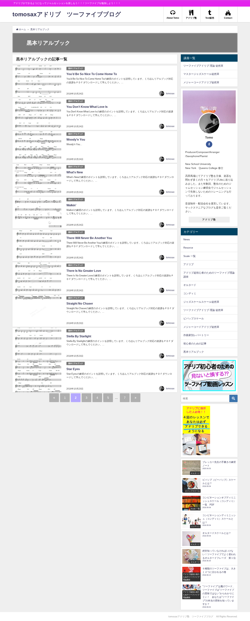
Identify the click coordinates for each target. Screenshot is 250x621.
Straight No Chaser (79, 303)
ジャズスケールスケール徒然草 (201, 302)
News (186, 239)
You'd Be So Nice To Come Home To (91, 73)
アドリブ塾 (209, 219)
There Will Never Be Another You (89, 237)
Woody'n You (75, 139)
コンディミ (189, 293)
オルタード (189, 285)
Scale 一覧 (189, 256)
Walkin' (71, 205)
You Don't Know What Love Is (87, 106)
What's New (74, 172)
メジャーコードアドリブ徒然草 (201, 82)
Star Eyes (73, 369)
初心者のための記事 (194, 343)
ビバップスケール (193, 318)
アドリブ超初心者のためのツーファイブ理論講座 (209, 274)
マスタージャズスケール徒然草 (201, 74)
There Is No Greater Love (83, 270)
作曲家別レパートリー (196, 335)
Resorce (188, 247)
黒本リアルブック (75, 68)
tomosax (170, 93)
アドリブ (188, 264)
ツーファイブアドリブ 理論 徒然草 (203, 65)
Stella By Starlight (78, 336)
